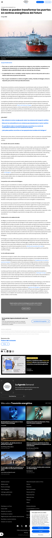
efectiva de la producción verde (34, 246)
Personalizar (40, 534)
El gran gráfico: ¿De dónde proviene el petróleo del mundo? (11, 443)
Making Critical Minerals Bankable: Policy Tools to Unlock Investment (38, 422)
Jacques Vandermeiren (6, 62)
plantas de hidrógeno (34, 287)
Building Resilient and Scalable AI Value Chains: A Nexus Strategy (12, 422)
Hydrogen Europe (41, 272)
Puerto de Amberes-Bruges (24, 105)
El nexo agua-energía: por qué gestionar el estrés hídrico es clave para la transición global (12, 468)
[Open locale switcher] (1, 534)
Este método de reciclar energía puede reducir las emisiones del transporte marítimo (25, 120)
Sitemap (26, 532)
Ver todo (48, 403)
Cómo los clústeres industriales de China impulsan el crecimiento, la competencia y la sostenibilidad (39, 444)
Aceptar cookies (26, 308)
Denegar (40, 531)
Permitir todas (41, 527)
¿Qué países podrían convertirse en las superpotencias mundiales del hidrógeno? (24, 130)
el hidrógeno (7, 172)
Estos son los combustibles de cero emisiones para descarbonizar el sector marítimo (25, 123)
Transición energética (8, 7)
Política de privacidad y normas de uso (26, 530)
